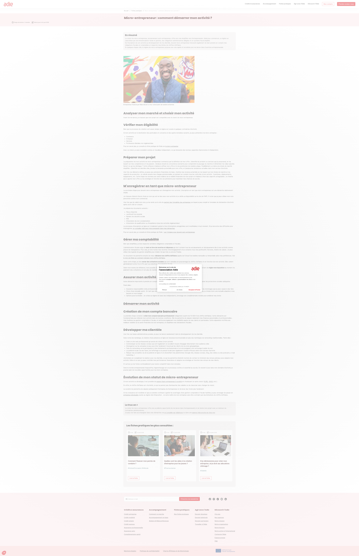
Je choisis (179, 290)
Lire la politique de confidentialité (167, 284)
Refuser (164, 290)
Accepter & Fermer (194, 290)
